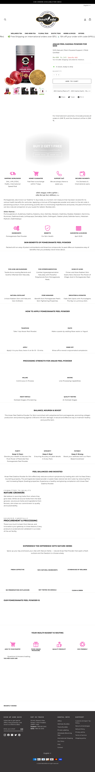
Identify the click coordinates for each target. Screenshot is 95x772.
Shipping (65, 59)
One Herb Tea (30, 33)
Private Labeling (63, 730)
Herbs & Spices (69, 33)
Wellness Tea (16, 33)
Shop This (40, 154)
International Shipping (65, 738)
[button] (72, 86)
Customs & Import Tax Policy (83, 722)
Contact (60, 747)
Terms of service (81, 735)
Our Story (61, 741)
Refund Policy (80, 729)
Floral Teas (43, 33)
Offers (81, 33)
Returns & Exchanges (82, 726)
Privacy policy (80, 732)
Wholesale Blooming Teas (65, 734)
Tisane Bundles (63, 727)
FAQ (59, 744)
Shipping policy (80, 738)
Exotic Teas (56, 33)
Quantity (57, 71)
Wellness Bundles (63, 724)
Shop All (55, 154)
